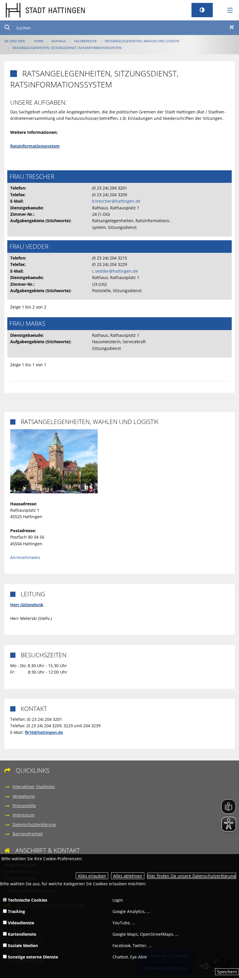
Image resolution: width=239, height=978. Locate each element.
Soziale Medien (22, 945)
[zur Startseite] (45, 10)
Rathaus (59, 41)
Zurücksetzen (232, 27)
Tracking (16, 911)
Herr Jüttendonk (26, 604)
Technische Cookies (27, 900)
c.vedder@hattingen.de (115, 271)
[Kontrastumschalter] (202, 10)
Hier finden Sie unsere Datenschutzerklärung (191, 876)
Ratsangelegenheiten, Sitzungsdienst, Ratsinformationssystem (67, 47)
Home (38, 41)
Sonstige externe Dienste (32, 957)
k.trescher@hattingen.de (116, 201)
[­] (228, 10)
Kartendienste (21, 934)
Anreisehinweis (25, 557)
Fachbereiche (85, 41)
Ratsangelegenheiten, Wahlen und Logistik (142, 41)
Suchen (7, 27)
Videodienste (20, 923)
